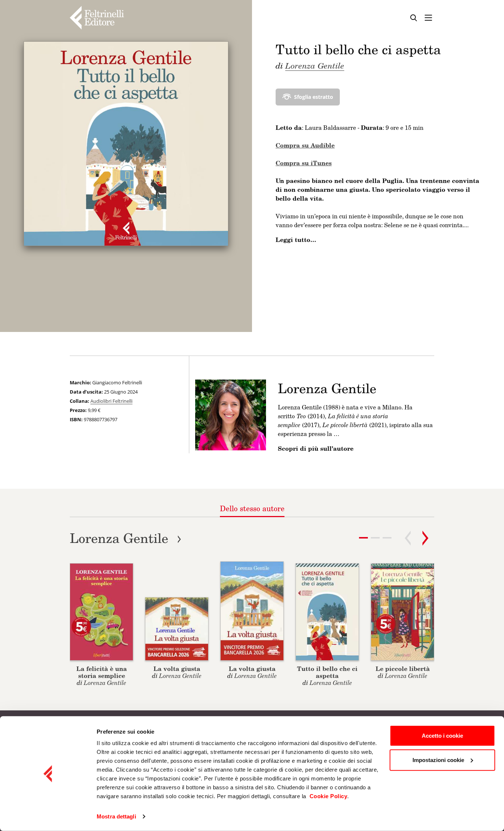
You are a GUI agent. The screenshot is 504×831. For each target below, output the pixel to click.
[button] (375, 538)
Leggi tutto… (296, 239)
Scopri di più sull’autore (315, 448)
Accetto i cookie (442, 736)
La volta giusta (176, 668)
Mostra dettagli (116, 816)
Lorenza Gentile (314, 65)
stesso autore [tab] (252, 508)
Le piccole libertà (403, 668)
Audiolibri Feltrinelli (111, 401)
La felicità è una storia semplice (101, 672)
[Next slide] (425, 538)
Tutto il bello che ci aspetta (327, 672)
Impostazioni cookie (438, 759)
